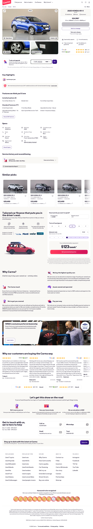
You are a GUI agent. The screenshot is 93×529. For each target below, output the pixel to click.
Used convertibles (28, 477)
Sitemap (58, 480)
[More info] (18, 203)
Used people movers (29, 480)
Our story (59, 470)
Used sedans (26, 470)
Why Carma (43, 457)
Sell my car (42, 470)
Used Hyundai (9, 460)
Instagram (76, 457)
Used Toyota (9, 457)
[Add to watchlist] (56, 10)
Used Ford (8, 473)
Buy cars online (44, 480)
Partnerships (60, 477)
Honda (9, 6)
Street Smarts (43, 477)
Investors (59, 464)
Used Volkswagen (11, 480)
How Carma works (45, 460)
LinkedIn (75, 470)
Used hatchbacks (28, 467)
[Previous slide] (4, 191)
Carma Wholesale (62, 467)
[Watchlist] (85, 2)
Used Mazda (9, 467)
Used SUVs (25, 460)
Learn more (54, 85)
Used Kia (8, 470)
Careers (58, 473)
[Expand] (4, 10)
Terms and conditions (43, 526)
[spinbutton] (30, 24)
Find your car (18, 2)
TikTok (75, 464)
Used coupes (26, 473)
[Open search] (82, 2)
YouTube (76, 467)
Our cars (4, 6)
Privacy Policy (36, 67)
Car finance (38, 2)
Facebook (76, 460)
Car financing (43, 467)
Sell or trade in (28, 2)
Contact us (59, 457)
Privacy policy (54, 526)
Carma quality (43, 464)
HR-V (14, 6)
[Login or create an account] (89, 2)
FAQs (57, 460)
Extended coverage (45, 473)
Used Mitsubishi (10, 464)
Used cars (25, 457)
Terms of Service (46, 67)
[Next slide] (88, 191)
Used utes (25, 464)
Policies (62, 526)
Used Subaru (9, 477)
